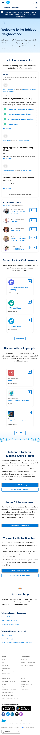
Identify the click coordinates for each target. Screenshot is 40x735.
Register (16, 14)
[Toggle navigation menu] (36, 8)
